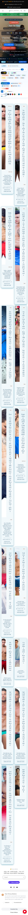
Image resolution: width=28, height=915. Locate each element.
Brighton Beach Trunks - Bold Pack (23, 781)
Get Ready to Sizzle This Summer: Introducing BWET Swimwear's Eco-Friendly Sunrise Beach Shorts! (10, 803)
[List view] (4, 91)
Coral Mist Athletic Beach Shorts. (23, 653)
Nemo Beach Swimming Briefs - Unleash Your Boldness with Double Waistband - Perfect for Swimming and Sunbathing (9, 137)
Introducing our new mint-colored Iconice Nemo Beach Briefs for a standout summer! (10, 718)
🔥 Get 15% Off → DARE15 (9, 47)
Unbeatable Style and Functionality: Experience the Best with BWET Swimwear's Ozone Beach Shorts (23, 244)
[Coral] (21, 94)
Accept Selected (14, 906)
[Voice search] (25, 69)
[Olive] (14, 94)
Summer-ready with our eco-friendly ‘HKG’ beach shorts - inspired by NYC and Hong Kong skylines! (23, 344)
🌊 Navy (18, 75)
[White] (17, 94)
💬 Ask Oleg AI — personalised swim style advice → (14, 52)
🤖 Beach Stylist (23, 61)
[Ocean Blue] (19, 94)
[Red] (12, 94)
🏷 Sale (3, 77)
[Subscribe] (23, 877)
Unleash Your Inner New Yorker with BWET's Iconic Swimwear (23, 571)
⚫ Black (12, 75)
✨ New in (4, 80)
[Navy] (10, 94)
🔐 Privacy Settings (14, 869)
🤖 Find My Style (20, 44)
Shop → (22, 14)
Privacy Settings (14, 912)
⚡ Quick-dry (10, 77)
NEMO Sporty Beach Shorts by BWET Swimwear (10, 656)
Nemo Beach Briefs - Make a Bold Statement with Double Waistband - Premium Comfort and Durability (23, 143)
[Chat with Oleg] (25, 912)
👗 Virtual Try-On (21, 47)
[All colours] (6, 94)
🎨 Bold (22, 77)
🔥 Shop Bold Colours (9, 44)
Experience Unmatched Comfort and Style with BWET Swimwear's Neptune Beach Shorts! (23, 433)
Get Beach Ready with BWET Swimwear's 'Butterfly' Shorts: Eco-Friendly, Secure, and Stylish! (10, 580)
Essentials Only (14, 909)
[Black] (8, 94)
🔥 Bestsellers (5, 75)
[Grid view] (2, 91)
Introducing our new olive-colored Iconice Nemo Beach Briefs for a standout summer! (23, 718)
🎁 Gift (16, 77)
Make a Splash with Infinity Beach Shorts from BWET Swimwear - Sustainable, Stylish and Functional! (9, 236)
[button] (2, 10)
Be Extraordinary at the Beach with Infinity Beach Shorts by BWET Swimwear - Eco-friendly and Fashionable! (10, 345)
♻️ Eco (23, 75)
